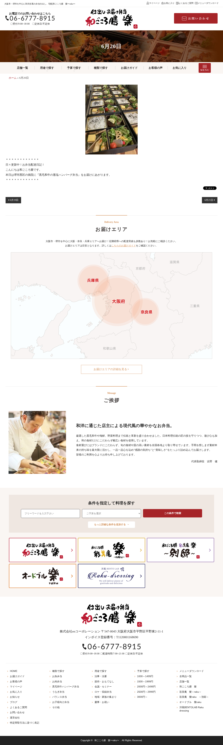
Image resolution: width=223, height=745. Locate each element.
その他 (56, 707)
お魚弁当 (57, 676)
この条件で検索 (172, 513)
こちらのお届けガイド (124, 245)
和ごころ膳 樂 (188, 686)
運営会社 (15, 717)
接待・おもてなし (104, 681)
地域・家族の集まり (106, 696)
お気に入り (169, 3)
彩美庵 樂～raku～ (190, 691)
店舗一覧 (22, 67)
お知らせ (15, 696)
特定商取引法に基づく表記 (24, 722)
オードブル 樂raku (190, 702)
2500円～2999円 (146, 691)
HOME (13, 671)
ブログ (13, 702)
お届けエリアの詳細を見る (111, 369)
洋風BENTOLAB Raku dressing (191, 709)
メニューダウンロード (208, 3)
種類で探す (101, 67)
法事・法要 (101, 676)
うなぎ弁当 (58, 691)
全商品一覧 (185, 676)
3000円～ (142, 696)
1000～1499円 (145, 676)
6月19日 (14, 200)
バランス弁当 (59, 696)
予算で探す (74, 67)
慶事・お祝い (102, 702)
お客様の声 (156, 67)
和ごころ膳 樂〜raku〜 (106, 740)
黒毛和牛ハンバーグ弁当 (65, 686)
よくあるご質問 (186, 3)
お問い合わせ (17, 712)
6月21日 (209, 200)
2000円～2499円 (146, 686)
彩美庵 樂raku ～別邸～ (194, 696)
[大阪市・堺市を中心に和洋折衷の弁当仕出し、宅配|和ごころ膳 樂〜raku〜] (111, 19)
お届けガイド (129, 67)
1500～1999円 (145, 681)
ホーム (13, 77)
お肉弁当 (57, 681)
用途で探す (47, 67)
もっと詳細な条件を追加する (110, 524)
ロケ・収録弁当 (103, 691)
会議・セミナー (103, 686)
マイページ (154, 3)
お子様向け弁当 (60, 702)
